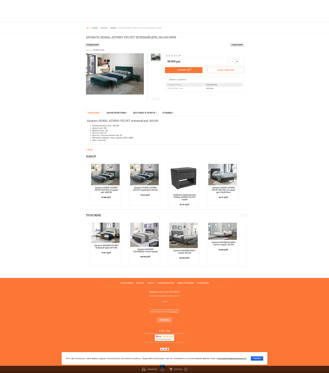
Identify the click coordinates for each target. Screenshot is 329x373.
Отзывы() (167, 112)
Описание (93, 112)
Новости (150, 283)
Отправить (164, 320)
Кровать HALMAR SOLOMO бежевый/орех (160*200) (106, 246)
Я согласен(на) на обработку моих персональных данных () (164, 311)
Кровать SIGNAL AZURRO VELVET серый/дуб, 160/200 (145, 188)
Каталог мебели (126, 283)
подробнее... (174, 312)
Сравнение (152, 369)
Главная (94, 28)
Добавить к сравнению (177, 80)
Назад (89, 149)
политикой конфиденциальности (231, 358)
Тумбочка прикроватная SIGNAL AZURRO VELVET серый (184, 197)
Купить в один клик (225, 70)
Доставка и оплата (144, 112)
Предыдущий (92, 45)
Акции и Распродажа (185, 283)
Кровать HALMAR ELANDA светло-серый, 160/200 (223, 243)
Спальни (103, 28)
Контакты (140, 283)
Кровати (113, 28)
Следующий (237, 45)
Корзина (178, 369)
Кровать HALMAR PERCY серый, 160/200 (184, 251)
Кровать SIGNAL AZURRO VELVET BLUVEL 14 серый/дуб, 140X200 (106, 189)
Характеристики (116, 112)
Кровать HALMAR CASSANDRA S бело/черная (145, 250)
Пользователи (203, 283)
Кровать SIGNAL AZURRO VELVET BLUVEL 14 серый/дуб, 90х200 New (223, 189)
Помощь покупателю (165, 283)
